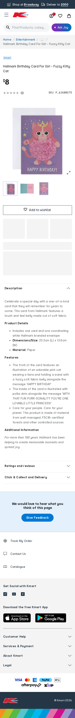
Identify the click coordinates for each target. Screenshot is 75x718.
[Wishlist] (60, 16)
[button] (6, 14)
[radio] (10, 188)
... (42, 39)
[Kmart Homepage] (20, 15)
